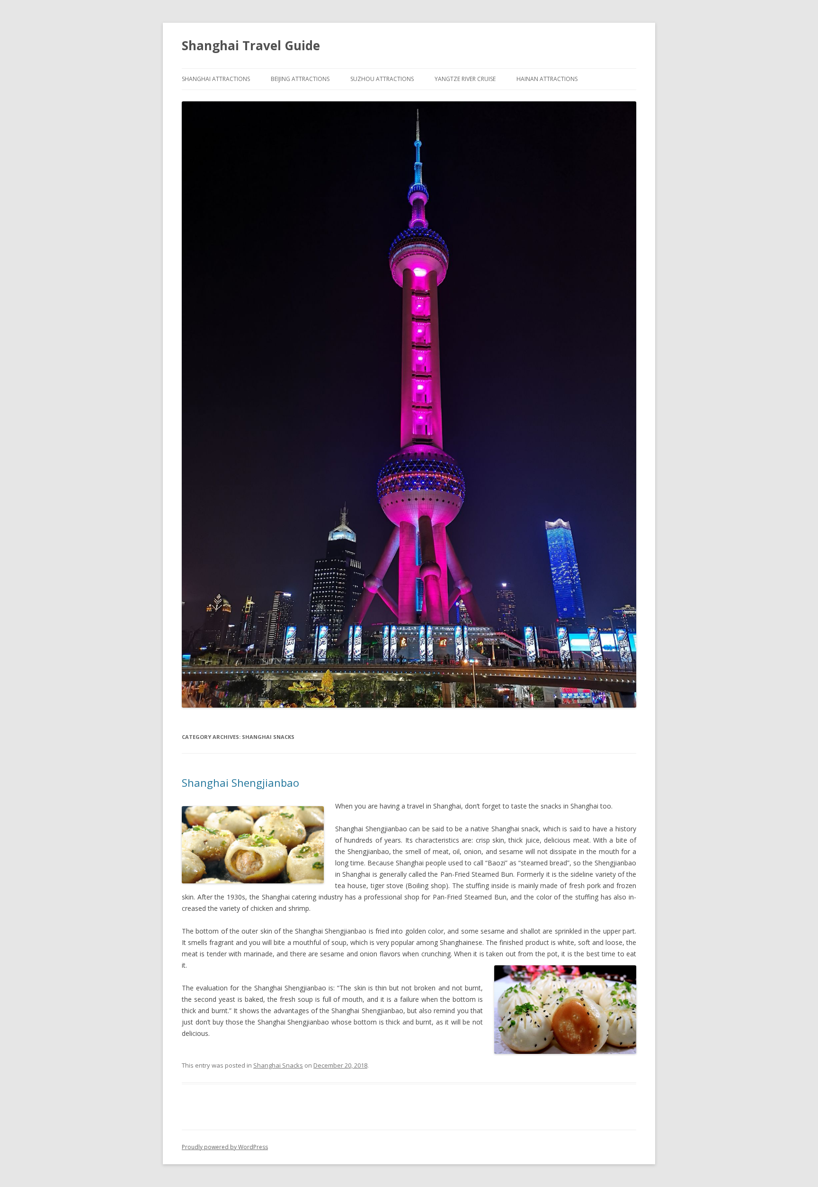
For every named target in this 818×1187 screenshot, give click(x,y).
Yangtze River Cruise (465, 79)
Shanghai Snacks (278, 1065)
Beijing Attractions (300, 79)
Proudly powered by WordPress (225, 1147)
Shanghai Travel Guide (251, 45)
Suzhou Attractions (382, 79)
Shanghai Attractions (216, 79)
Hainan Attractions (547, 79)
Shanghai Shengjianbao (240, 782)
